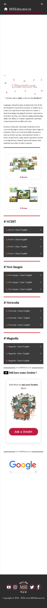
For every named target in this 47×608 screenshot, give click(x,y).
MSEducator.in (20, 9)
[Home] (6, 9)
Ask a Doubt (23, 432)
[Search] (42, 3)
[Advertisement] (23, 43)
